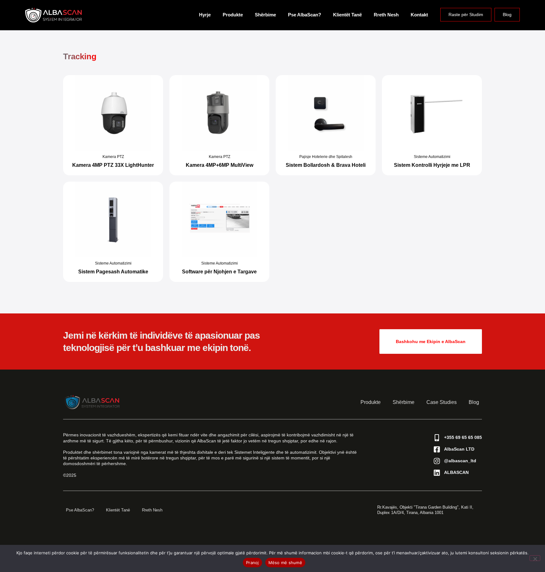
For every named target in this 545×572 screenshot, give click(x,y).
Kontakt (419, 14)
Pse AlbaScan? (304, 14)
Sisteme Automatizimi (432, 157)
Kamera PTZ (113, 157)
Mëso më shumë (285, 562)
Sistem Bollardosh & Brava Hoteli (326, 165)
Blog (507, 14)
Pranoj (252, 562)
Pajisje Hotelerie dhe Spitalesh (325, 157)
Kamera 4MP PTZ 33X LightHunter (113, 165)
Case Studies (441, 402)
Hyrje (205, 14)
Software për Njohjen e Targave (219, 271)
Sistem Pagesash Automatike (113, 271)
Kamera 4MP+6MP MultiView (219, 165)
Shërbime (265, 14)
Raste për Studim (465, 14)
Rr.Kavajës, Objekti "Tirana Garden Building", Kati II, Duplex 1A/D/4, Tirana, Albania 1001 (425, 510)
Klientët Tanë (347, 14)
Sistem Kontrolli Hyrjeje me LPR (432, 165)
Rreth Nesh (386, 14)
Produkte (233, 14)
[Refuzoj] (535, 558)
